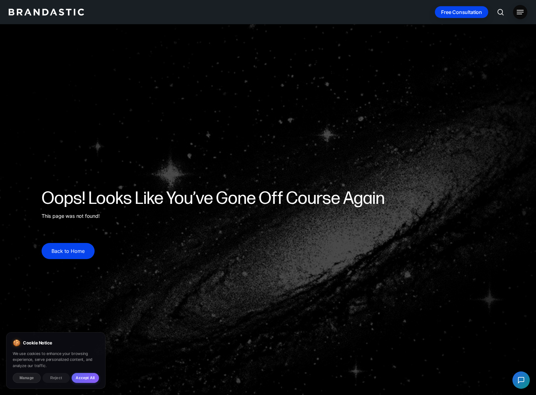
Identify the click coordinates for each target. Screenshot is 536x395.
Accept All (85, 378)
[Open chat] (521, 380)
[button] (520, 12)
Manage (27, 378)
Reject (56, 378)
